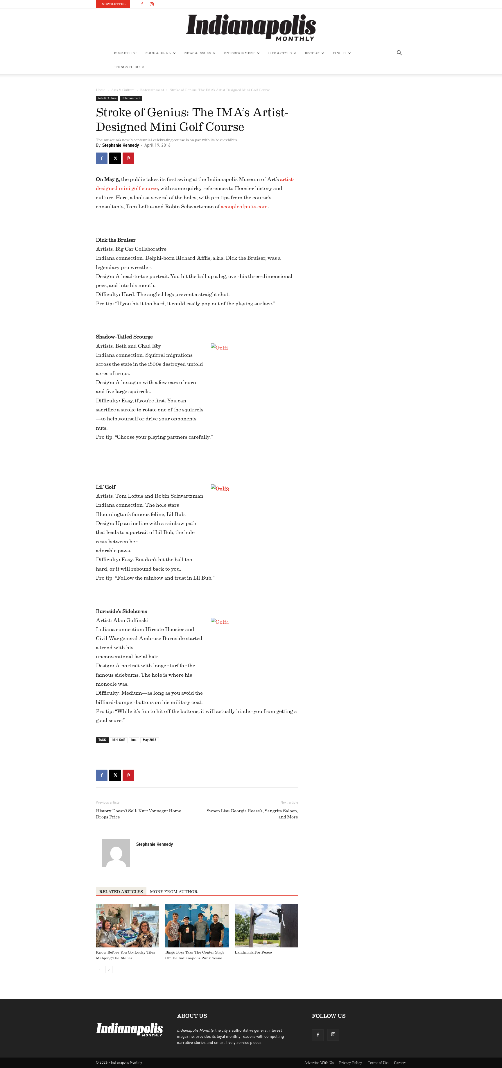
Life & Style (280, 53)
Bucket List (125, 53)
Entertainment (239, 53)
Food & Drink (158, 53)
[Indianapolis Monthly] (251, 27)
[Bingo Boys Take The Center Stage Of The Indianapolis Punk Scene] (197, 925)
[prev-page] (99, 969)
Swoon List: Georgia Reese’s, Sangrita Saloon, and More (252, 814)
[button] (399, 53)
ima (134, 740)
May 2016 (149, 740)
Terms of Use (378, 1063)
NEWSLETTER (114, 4)
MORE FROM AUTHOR (174, 892)
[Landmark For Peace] (266, 925)
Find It (339, 53)
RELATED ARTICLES (121, 892)
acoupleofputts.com (244, 206)
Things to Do (127, 67)
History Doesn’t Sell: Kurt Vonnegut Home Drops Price (138, 814)
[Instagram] (151, 4)
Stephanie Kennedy (120, 146)
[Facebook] (142, 4)
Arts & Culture (123, 90)
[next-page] (108, 969)
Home (100, 90)
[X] (115, 158)
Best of (312, 53)
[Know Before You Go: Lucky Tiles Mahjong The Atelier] (127, 925)
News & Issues (197, 53)
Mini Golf (118, 740)
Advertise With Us (319, 1063)
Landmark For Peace (253, 952)
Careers (400, 1063)
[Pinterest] (128, 158)
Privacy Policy (350, 1063)
